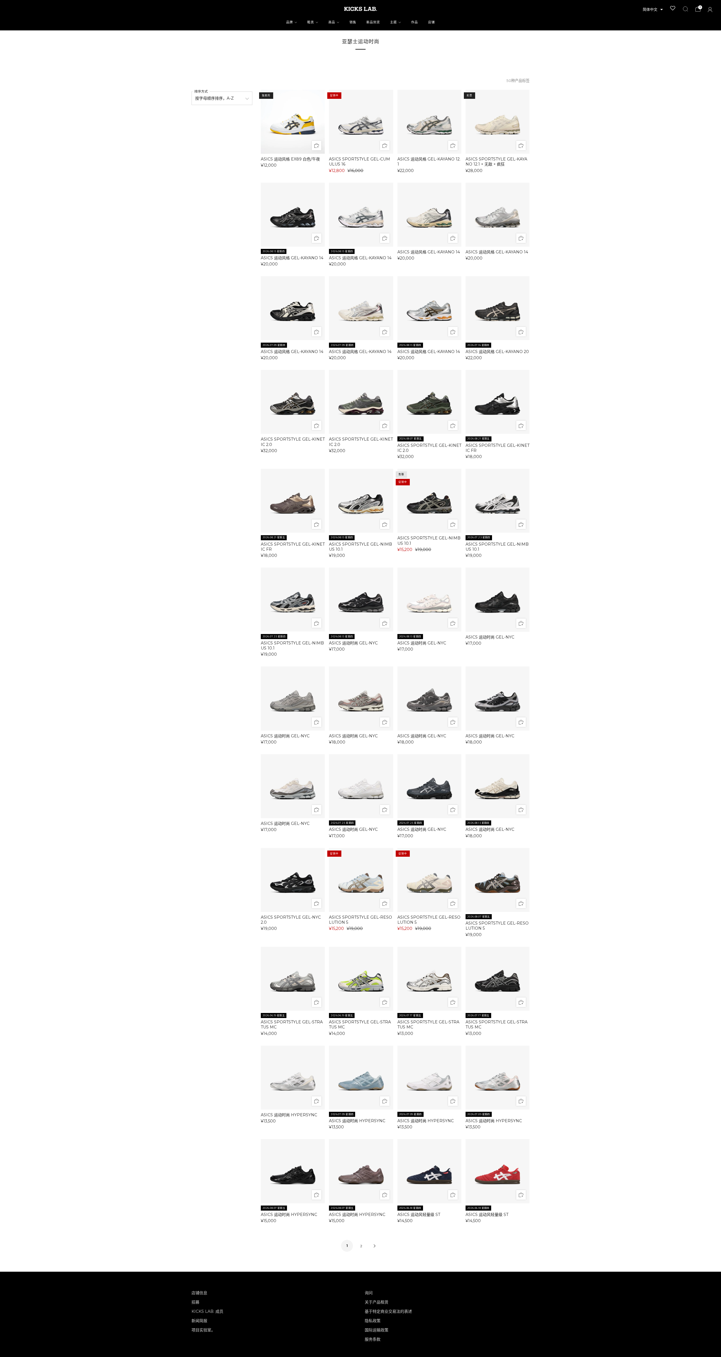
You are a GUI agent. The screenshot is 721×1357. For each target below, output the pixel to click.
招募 (195, 1302)
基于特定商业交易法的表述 (388, 1311)
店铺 (431, 22)
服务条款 (372, 1339)
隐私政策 (372, 1320)
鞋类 (310, 22)
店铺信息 (199, 1292)
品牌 (289, 22)
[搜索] (685, 9)
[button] (652, 9)
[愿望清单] (673, 8)
